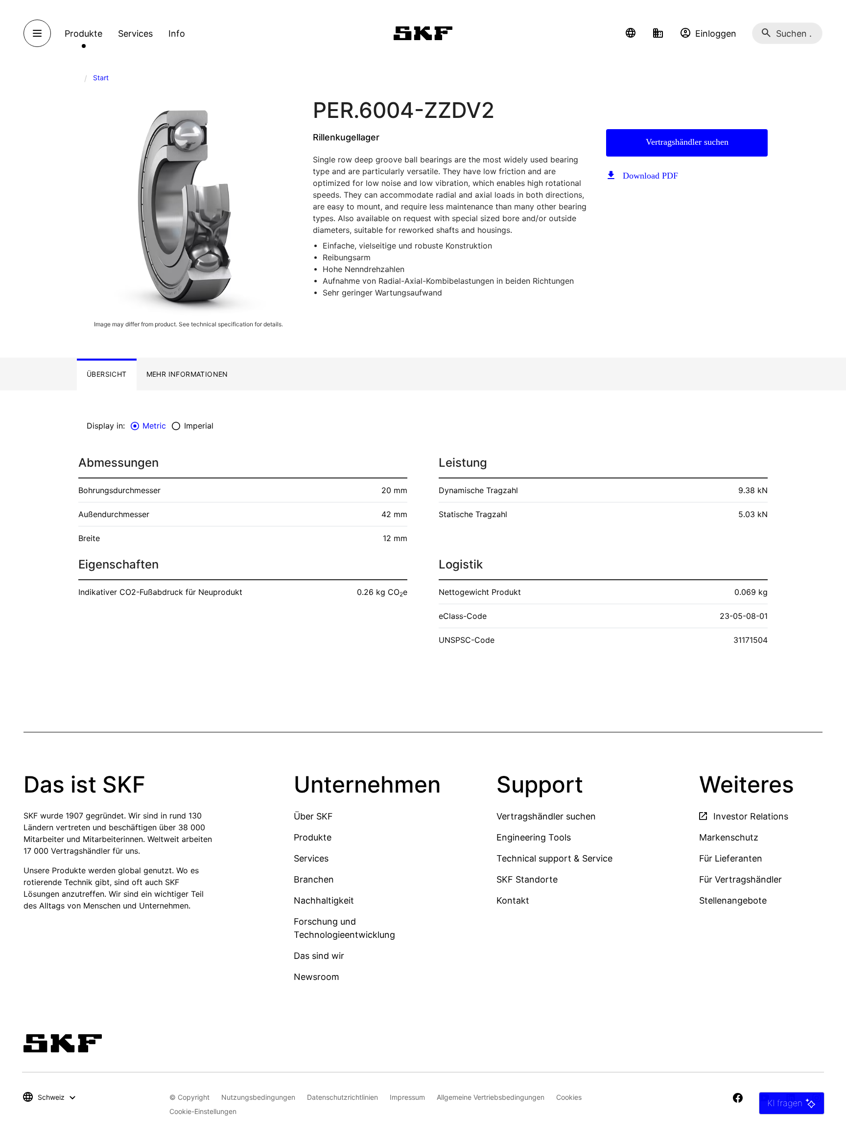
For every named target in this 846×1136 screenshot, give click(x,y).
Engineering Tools (533, 837)
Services (311, 858)
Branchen (314, 879)
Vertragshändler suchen (687, 142)
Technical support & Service (554, 858)
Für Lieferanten (730, 858)
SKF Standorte (527, 879)
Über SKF (313, 816)
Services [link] (135, 33)
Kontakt (512, 900)
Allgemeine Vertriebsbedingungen (490, 1097)
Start (101, 77)
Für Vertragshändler (740, 879)
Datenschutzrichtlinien (342, 1097)
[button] (630, 33)
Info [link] (176, 33)
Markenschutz (728, 837)
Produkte (312, 837)
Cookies (569, 1097)
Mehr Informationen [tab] (187, 374)
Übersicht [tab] (107, 374)
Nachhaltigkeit (324, 900)
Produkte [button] (83, 33)
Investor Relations (749, 816)
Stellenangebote (733, 900)
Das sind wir (319, 956)
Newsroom (316, 977)
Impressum (407, 1097)
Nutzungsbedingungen (258, 1097)
